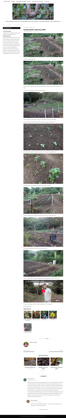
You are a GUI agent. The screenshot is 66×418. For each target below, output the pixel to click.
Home (4, 24)
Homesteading (32, 27)
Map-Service (44, 416)
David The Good (29, 31)
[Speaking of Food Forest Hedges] (43, 362)
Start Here (47, 1)
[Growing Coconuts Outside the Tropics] (56, 362)
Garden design (9, 24)
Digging (13, 1)
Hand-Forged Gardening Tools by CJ (23, 1)
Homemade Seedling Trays (30, 367)
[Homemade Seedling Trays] (30, 362)
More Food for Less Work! (37, 1)
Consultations (7, 1)
